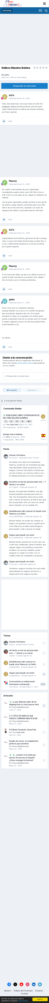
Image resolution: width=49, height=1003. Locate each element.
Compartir (12, 390)
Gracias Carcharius (17, 455)
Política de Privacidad (23, 991)
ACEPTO (40, 999)
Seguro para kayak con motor (21, 535)
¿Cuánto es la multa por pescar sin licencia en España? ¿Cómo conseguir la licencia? (22, 757)
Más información (23, 1001)
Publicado (19, 98)
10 (29, 421)
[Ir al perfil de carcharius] (6, 682)
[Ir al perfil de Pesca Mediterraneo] (6, 703)
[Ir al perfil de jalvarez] (43, 416)
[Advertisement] (24, 40)
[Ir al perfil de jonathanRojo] (6, 512)
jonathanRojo (17, 516)
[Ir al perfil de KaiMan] (43, 435)
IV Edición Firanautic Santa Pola (22, 730)
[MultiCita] (4, 121)
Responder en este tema (24, 86)
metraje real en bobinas (12, 434)
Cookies (24, 993)
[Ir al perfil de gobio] (4, 301)
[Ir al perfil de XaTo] (4, 97)
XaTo (7, 75)
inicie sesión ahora (25, 363)
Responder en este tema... (18, 376)
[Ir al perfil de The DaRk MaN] (6, 731)
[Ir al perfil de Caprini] (6, 483)
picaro (15, 458)
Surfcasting (21, 77)
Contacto (39, 991)
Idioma (7, 991)
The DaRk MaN (12, 425)
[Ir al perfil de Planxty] (4, 182)
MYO (8, 437)
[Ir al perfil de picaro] (6, 456)
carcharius (13, 687)
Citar (10, 121)
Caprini (15, 487)
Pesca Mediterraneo (20, 707)
